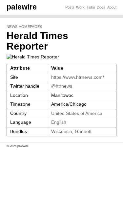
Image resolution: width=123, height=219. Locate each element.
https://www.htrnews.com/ (77, 77)
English (58, 122)
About (111, 7)
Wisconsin (61, 131)
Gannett (83, 131)
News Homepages (24, 27)
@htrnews (61, 86)
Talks (91, 7)
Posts (69, 7)
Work (80, 7)
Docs (101, 7)
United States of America (76, 113)
